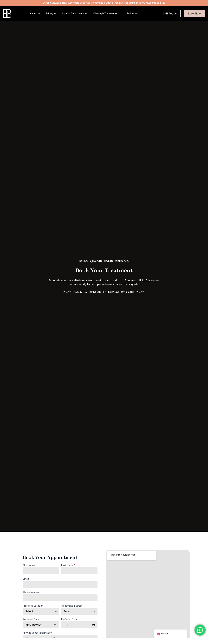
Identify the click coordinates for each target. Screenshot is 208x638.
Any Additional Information (37, 632)
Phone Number (31, 592)
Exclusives (132, 13)
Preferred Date (31, 619)
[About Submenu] (40, 13)
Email (27, 578)
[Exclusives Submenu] (140, 13)
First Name (30, 565)
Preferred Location (33, 605)
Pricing (49, 13)
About (33, 13)
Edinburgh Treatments (105, 13)
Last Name (68, 565)
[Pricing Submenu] (56, 13)
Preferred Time (69, 619)
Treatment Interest (71, 605)
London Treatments (73, 13)
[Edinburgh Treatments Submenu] (120, 13)
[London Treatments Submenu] (87, 13)
